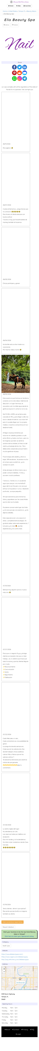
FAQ (32, 1029)
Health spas (6, 946)
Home (11, 6)
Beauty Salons (31, 11)
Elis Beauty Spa (21, 982)
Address (7, 25)
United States (12, 11)
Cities (19, 6)
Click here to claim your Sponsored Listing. (19, 936)
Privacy (25, 1029)
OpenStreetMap (27, 989)
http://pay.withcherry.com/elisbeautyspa (15, 959)
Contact (16, 1029)
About (7, 1029)
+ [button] (4, 969)
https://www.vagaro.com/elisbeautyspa (14, 957)
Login (19, 1034)
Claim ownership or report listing (12, 922)
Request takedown (8, 927)
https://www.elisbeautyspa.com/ (12, 954)
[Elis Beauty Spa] (20, 979)
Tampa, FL (21, 11)
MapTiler (21, 989)
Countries (28, 6)
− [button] (4, 972)
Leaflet (15, 989)
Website (15, 25)
